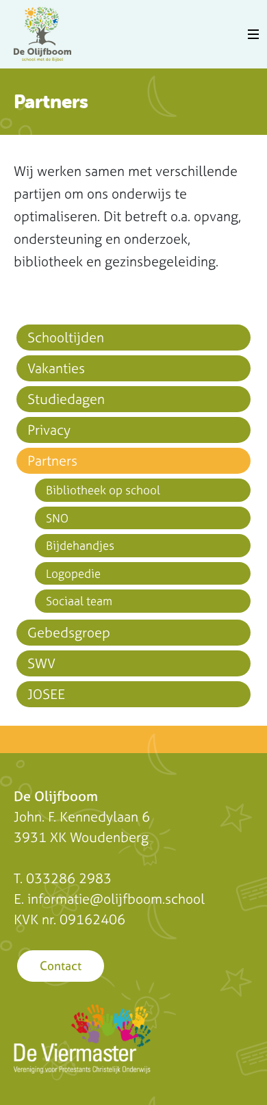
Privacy (49, 429)
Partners (52, 460)
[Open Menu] (253, 34)
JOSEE (46, 694)
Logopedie (73, 573)
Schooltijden (65, 337)
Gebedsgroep (68, 632)
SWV (41, 663)
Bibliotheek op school (103, 490)
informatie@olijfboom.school (116, 898)
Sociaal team (79, 601)
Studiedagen (66, 399)
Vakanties (56, 368)
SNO (57, 518)
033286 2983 (69, 878)
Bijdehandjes (80, 545)
